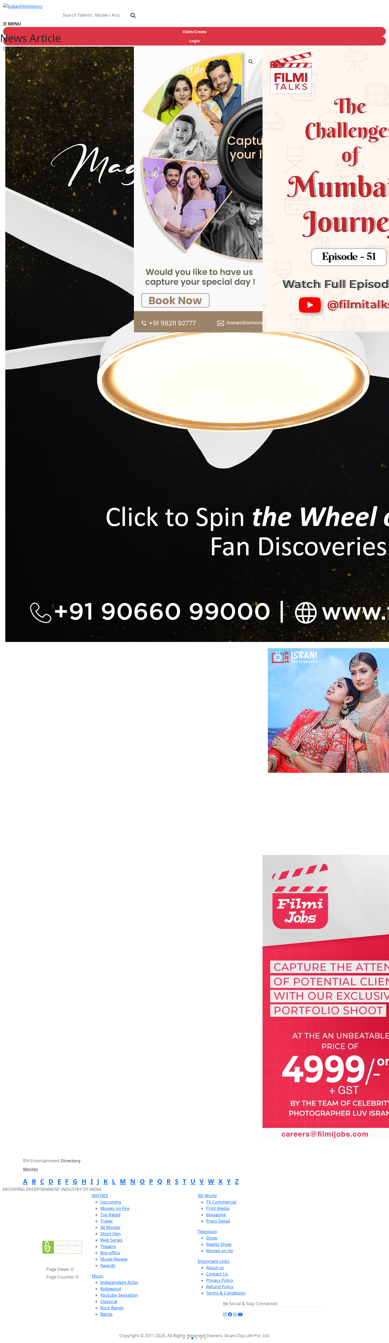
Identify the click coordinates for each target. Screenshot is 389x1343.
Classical (108, 1301)
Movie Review (114, 1259)
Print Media (217, 1208)
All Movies (110, 1227)
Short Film (110, 1234)
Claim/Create (194, 31)
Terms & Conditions (226, 1293)
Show (211, 1238)
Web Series (111, 1240)
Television (207, 1232)
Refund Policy (219, 1287)
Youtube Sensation (119, 1295)
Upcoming (110, 1202)
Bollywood (110, 1289)
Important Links (214, 1261)
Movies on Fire (114, 1208)
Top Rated (110, 1215)
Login (194, 40)
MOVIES (100, 1196)
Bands (106, 1314)
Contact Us (217, 1274)
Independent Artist (119, 1282)
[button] (194, 24)
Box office (110, 1253)
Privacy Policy (219, 1280)
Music (98, 1276)
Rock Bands (112, 1308)
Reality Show (219, 1244)
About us (215, 1268)
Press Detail (218, 1221)
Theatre (108, 1246)
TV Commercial (221, 1202)
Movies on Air (219, 1251)
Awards (107, 1265)
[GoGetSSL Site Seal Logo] (62, 1247)
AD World (207, 1196)
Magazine (216, 1215)
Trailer (106, 1221)
